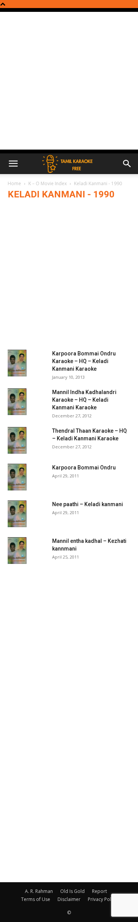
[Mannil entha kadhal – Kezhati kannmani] (17, 550)
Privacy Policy (102, 899)
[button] (13, 163)
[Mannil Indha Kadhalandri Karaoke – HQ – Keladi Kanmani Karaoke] (17, 401)
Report (99, 891)
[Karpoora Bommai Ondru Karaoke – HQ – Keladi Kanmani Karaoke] (17, 363)
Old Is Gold (72, 891)
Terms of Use (35, 899)
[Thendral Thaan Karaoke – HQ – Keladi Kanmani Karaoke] (17, 440)
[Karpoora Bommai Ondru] (17, 477)
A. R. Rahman (39, 891)
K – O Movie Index (47, 183)
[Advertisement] (69, 81)
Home (14, 183)
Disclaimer (69, 899)
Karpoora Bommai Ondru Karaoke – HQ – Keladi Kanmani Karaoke (84, 361)
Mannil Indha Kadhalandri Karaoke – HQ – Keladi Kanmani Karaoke (84, 400)
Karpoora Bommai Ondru (84, 467)
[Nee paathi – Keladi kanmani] (17, 513)
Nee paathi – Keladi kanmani (87, 504)
